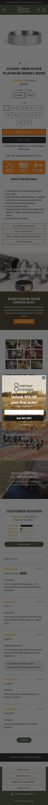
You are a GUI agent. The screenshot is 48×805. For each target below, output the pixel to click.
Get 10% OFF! (24, 418)
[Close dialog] (43, 377)
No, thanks (24, 425)
